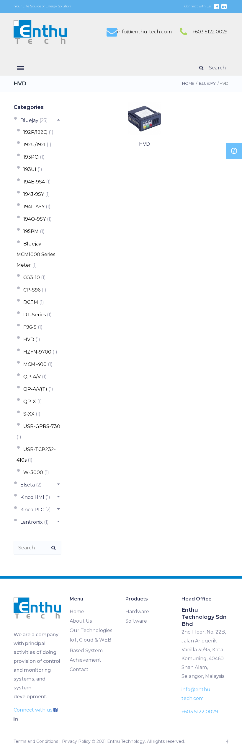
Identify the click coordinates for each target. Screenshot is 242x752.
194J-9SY (33, 194)
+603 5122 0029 (210, 32)
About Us (81, 621)
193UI (29, 169)
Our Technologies (91, 630)
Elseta (27, 485)
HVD (28, 339)
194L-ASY (34, 206)
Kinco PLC (32, 509)
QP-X (29, 401)
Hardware (137, 611)
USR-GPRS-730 (41, 426)
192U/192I (34, 144)
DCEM (30, 302)
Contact (79, 669)
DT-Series (34, 315)
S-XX (29, 414)
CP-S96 (31, 290)
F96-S (30, 327)
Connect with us (33, 710)
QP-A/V (32, 377)
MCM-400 (35, 364)
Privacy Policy (76, 741)
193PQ (31, 157)
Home (188, 83)
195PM (31, 231)
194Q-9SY (34, 219)
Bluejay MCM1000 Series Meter (36, 254)
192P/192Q (35, 132)
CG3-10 (31, 277)
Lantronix (31, 522)
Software (136, 621)
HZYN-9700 (37, 352)
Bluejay (207, 83)
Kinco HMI (32, 497)
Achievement (85, 660)
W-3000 (33, 472)
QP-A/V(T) (35, 389)
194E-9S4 (34, 182)
